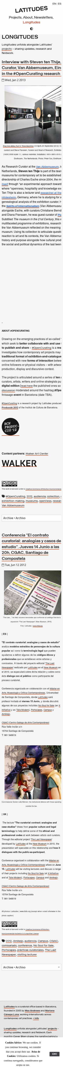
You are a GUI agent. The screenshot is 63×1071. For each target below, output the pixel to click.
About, (28, 17)
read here (27, 386)
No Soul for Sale (46, 706)
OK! (54, 1054)
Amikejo (6, 714)
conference (25, 945)
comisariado (9, 945)
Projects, (16, 17)
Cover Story (20, 1036)
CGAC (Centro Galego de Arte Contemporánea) (25, 723)
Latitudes (32, 668)
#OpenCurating (41, 348)
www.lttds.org (38, 626)
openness (45, 501)
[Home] (31, 12)
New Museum (51, 668)
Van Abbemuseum (13, 505)
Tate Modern (22, 710)
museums (32, 501)
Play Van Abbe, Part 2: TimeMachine (18, 146)
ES (59, 3)
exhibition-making (13, 501)
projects (7, 49)
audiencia (40, 496)
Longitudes (31, 22)
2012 (29, 496)
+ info (36, 1018)
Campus (48, 710)
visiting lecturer (27, 954)
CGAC (54, 941)
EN (54, 3)
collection (53, 496)
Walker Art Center (37, 453)
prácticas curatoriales (30, 950)
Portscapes (36, 710)
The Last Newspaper (41, 839)
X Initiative (53, 873)
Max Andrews (32, 1010)
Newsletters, (44, 17)
